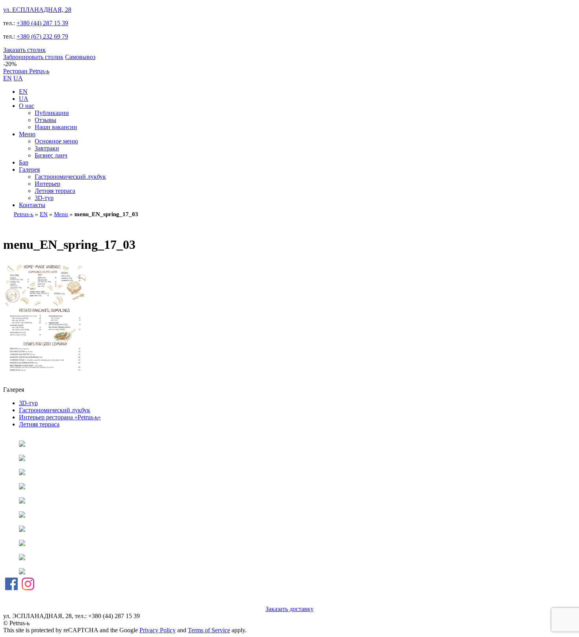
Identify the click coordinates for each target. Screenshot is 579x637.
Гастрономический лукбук (70, 176)
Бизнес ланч (51, 155)
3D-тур (44, 197)
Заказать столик (24, 49)
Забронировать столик (33, 57)
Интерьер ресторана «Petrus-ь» (60, 417)
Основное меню (56, 141)
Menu (61, 214)
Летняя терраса (55, 190)
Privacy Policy (157, 630)
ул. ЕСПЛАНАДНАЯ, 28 (37, 9)
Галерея (29, 169)
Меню (27, 134)
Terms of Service (209, 630)
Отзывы (45, 120)
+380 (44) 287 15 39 (42, 23)
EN (7, 78)
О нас (26, 105)
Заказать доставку (289, 609)
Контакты (32, 205)
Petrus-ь (23, 214)
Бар (23, 162)
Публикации (52, 112)
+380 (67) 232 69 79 (42, 36)
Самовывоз (80, 57)
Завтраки (47, 148)
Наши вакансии (56, 127)
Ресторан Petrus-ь (26, 71)
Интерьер (47, 183)
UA (18, 78)
